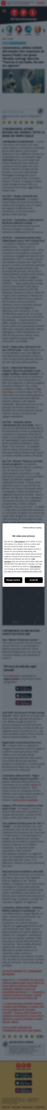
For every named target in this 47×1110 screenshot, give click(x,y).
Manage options (13, 580)
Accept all (34, 580)
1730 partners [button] (19, 541)
